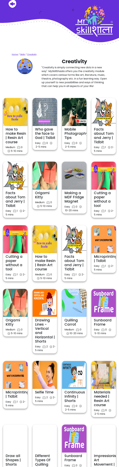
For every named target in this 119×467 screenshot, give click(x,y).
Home (15, 54)
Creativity (32, 54)
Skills (22, 54)
